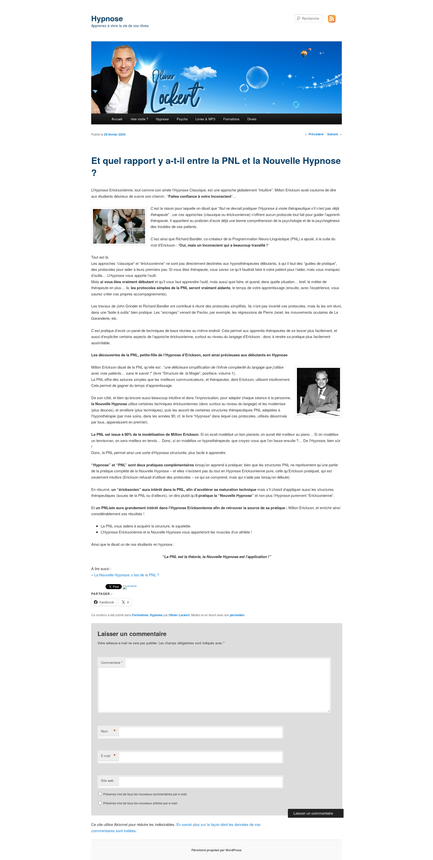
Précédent (314, 134)
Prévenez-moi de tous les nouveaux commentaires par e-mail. (145, 794)
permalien (237, 615)
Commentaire (112, 662)
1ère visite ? (139, 119)
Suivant (334, 134)
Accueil (117, 119)
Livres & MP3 (205, 119)
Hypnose (107, 18)
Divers (252, 119)
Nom (108, 731)
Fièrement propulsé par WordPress (216, 850)
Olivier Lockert (179, 615)
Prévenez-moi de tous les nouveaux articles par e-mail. (140, 803)
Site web (107, 780)
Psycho (182, 119)
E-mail (108, 756)
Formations (231, 119)
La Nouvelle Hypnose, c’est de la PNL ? (126, 574)
